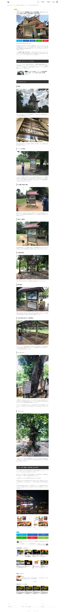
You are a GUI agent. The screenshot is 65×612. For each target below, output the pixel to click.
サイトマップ (53, 2)
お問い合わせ (48, 2)
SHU (23, 576)
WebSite (35, 581)
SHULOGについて (43, 2)
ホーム (38, 2)
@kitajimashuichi (24, 43)
